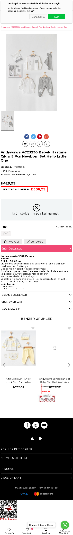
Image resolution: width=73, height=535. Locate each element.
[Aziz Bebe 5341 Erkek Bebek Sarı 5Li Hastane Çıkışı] (18, 348)
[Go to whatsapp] (65, 525)
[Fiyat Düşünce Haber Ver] (40, 144)
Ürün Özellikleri (13, 248)
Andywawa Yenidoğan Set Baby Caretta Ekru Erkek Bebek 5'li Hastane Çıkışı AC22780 (54, 380)
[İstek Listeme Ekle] (25, 144)
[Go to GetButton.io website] (64, 531)
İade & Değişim (11, 308)
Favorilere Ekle (32, 328)
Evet (56, 16)
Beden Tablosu (65, 226)
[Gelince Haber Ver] (47, 144)
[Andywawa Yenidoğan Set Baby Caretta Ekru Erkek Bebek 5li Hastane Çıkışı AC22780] (54, 348)
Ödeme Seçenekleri (15, 294)
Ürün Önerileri (12, 301)
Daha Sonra (38, 16)
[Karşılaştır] (32, 144)
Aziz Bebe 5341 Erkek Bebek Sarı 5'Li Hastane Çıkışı (18, 380)
